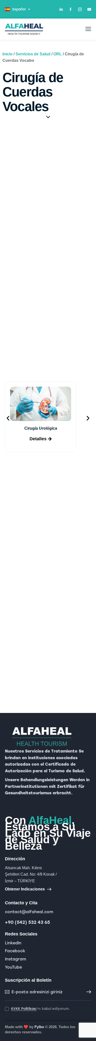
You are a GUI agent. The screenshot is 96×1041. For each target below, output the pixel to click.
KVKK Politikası (24, 1009)
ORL (57, 54)
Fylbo (39, 1027)
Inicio (7, 54)
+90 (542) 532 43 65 (27, 922)
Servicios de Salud (33, 54)
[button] (8, 418)
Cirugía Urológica (40, 428)
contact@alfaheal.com (29, 911)
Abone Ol (87, 992)
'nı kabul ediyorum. (40, 1009)
